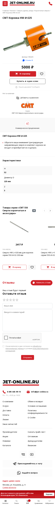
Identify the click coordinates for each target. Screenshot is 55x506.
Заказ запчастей (10, 424)
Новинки (6, 441)
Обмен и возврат (35, 401)
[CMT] (27, 105)
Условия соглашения (37, 406)
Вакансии (32, 445)
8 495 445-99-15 (14, 391)
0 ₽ (27, 503)
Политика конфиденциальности (37, 412)
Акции (5, 436)
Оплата (6, 415)
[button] (44, 210)
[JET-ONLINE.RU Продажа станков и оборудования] (22, 3)
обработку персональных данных (23, 347)
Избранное (49, 503)
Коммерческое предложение (27, 128)
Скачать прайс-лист (36, 432)
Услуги (5, 406)
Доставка (7, 410)
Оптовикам (33, 436)
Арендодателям (35, 441)
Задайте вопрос (30, 473)
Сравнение (39, 503)
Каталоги (7, 445)
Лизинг (6, 419)
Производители (10, 432)
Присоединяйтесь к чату (30, 463)
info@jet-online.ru (39, 391)
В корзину (25, 73)
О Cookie (31, 417)
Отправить (27, 357)
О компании (8, 401)
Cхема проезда (9, 487)
